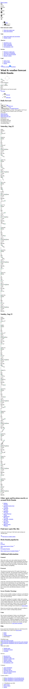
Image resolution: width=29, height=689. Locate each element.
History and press (8, 44)
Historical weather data (9, 51)
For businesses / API (8, 46)
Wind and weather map (9, 30)
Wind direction (4, 114)
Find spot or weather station (8, 536)
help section (25, 605)
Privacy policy (7, 62)
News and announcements (10, 54)
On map (3, 91)
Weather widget (7, 37)
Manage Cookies (8, 55)
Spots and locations (8, 31)
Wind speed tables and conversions (12, 36)
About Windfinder (8, 45)
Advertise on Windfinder (9, 53)
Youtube (21, 680)
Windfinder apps (7, 42)
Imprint (5, 63)
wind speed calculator (17, 623)
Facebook (13, 66)
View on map (6, 66)
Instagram (21, 679)
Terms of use (7, 60)
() (4, 115)
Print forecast (6, 108)
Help (6, 22)
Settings (8, 25)
